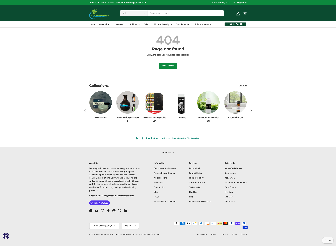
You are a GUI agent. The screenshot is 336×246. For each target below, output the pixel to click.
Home (92, 24)
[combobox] (172, 13)
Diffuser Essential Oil (208, 119)
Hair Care (228, 192)
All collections (160, 178)
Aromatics (104, 24)
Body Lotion (229, 173)
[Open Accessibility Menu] (6, 236)
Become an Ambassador (165, 168)
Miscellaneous (201, 24)
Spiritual (133, 24)
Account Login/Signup (164, 173)
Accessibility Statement (165, 201)
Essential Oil (235, 117)
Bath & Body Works (233, 168)
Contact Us (159, 187)
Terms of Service (197, 182)
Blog (156, 192)
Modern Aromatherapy (103, 234)
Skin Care (228, 196)
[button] (245, 14)
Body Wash (229, 178)
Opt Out (193, 192)
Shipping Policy (196, 178)
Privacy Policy (195, 168)
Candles (181, 117)
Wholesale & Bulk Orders (200, 201)
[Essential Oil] (235, 102)
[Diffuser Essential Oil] (208, 102)
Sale (191, 196)
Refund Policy (195, 173)
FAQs (156, 196)
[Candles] (181, 102)
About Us (158, 182)
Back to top (167, 152)
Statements (194, 187)
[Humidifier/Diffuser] (127, 102)
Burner (234, 234)
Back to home (168, 65)
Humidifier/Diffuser (128, 119)
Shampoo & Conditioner (235, 182)
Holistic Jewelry (161, 24)
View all (243, 85)
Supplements (182, 24)
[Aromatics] (100, 102)
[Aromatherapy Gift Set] (154, 102)
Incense (119, 24)
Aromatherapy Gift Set (154, 119)
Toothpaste (229, 201)
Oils (146, 24)
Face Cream (230, 187)
